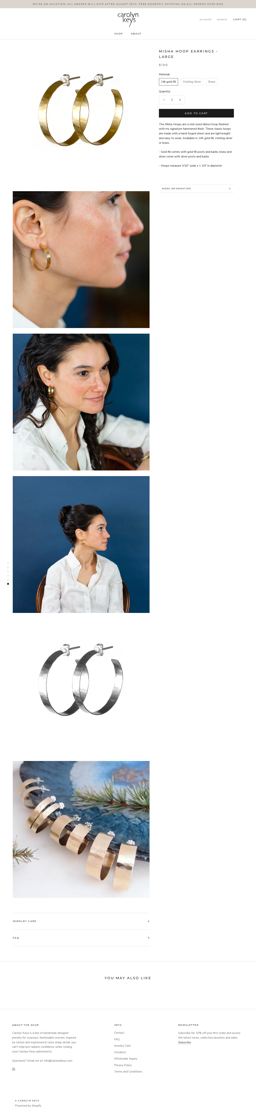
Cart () (240, 19)
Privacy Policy (123, 1065)
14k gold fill (168, 82)
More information (176, 188)
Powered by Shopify (28, 1106)
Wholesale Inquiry (125, 1059)
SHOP (119, 33)
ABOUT (136, 33)
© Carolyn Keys (27, 1100)
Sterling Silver (192, 82)
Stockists (120, 1052)
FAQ (16, 937)
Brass (211, 82)
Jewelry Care (25, 921)
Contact (119, 1033)
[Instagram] (13, 1069)
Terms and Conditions (128, 1071)
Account (206, 19)
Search (222, 19)
